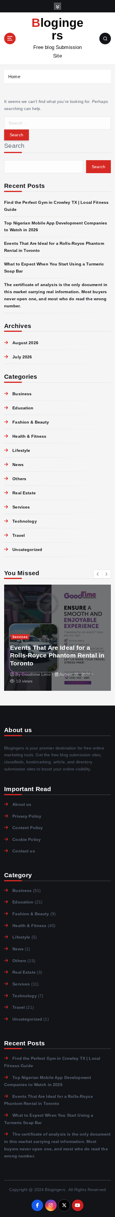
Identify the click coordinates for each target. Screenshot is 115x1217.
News (18, 464)
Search (14, 145)
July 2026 (22, 357)
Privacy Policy (26, 816)
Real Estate (24, 493)
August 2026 (25, 342)
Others (19, 478)
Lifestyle (21, 450)
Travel (18, 535)
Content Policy (27, 827)
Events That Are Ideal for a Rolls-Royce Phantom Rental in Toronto (57, 655)
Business (22, 393)
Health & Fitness (29, 436)
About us (21, 804)
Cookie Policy (26, 839)
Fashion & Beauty (30, 422)
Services (21, 507)
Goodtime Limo (36, 674)
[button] (97, 574)
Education (22, 408)
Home (14, 76)
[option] (57, 638)
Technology (24, 521)
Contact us (23, 851)
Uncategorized (27, 549)
